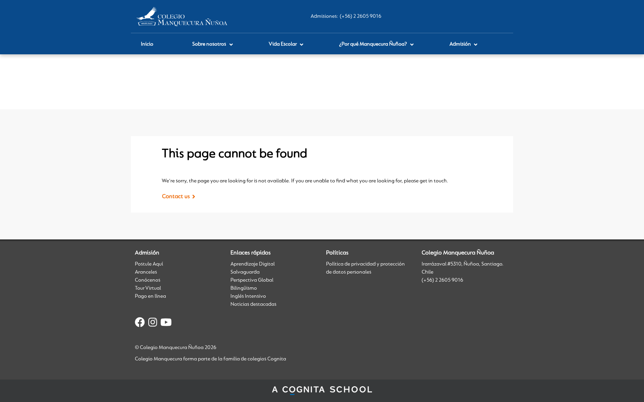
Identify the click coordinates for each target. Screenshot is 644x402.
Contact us (176, 197)
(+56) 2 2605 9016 (360, 16)
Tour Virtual (148, 288)
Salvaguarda (245, 272)
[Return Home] (182, 16)
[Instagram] (152, 324)
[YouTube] (166, 324)
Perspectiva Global (251, 280)
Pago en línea (150, 296)
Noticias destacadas (253, 304)
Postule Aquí (149, 264)
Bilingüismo (243, 288)
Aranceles (146, 272)
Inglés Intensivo (248, 296)
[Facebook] (140, 324)
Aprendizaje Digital (252, 264)
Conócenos (147, 280)
